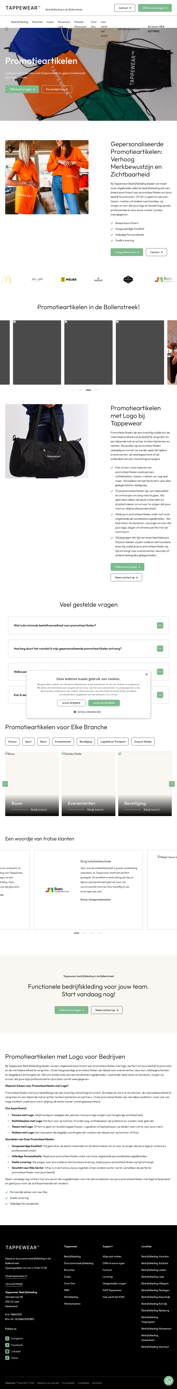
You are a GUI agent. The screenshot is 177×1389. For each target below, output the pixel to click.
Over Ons (94, 24)
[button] (88, 712)
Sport (28, 741)
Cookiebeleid (83, 1383)
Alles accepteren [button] (104, 703)
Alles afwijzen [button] (71, 703)
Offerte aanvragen (153, 8)
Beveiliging (86, 741)
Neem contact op (125, 577)
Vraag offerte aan (125, 252)
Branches (37, 22)
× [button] (146, 674)
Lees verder (112, 694)
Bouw (43, 741)
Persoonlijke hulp (55, 89)
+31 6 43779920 (14, 1284)
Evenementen (63, 741)
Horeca (12, 741)
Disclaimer (97, 1383)
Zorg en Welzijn (143, 741)
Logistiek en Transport (113, 741)
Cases (50, 22)
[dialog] (89, 694)
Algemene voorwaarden (48, 1383)
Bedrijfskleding (19, 22)
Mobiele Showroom (80, 24)
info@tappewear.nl (16, 1276)
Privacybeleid (68, 1383)
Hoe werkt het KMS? (104, 29)
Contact (123, 8)
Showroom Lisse (64, 24)
